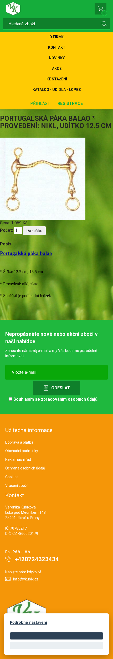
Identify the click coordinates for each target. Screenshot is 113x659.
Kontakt (56, 47)
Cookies (11, 477)
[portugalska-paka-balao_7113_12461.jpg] (42, 178)
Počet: (6, 230)
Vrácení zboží (16, 485)
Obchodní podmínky (21, 451)
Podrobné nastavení (28, 622)
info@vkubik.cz (25, 579)
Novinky (57, 58)
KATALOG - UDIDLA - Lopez (57, 90)
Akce (56, 68)
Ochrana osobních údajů (25, 468)
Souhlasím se (54, 399)
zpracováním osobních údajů (69, 399)
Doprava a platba (19, 442)
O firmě (56, 37)
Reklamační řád (18, 459)
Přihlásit (40, 103)
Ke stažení (57, 79)
